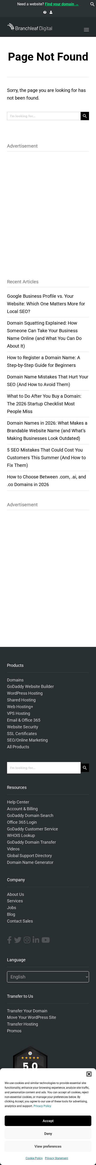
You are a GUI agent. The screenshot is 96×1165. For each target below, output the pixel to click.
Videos (13, 849)
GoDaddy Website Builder (30, 686)
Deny (48, 1134)
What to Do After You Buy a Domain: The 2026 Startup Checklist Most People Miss (44, 403)
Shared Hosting (21, 700)
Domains (15, 680)
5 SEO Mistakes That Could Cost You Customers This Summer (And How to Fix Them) (46, 457)
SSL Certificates (22, 733)
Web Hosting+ (20, 706)
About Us (15, 894)
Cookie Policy (34, 1158)
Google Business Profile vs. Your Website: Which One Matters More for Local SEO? (46, 303)
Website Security (22, 727)
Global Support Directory (29, 855)
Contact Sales (20, 921)
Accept (48, 1121)
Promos (14, 1031)
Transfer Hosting (22, 1024)
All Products (18, 747)
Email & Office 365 (23, 720)
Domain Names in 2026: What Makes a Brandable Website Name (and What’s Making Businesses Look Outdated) (47, 430)
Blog (11, 914)
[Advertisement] (48, 212)
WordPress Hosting (25, 693)
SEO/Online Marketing (27, 740)
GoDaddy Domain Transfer (31, 842)
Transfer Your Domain (27, 1011)
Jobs (11, 907)
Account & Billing (22, 809)
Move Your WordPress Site (31, 1017)
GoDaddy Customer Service (32, 829)
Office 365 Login (22, 822)
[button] (89, 1074)
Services (15, 901)
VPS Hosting (18, 713)
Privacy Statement (56, 1158)
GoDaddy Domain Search (30, 815)
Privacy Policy (42, 1106)
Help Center (18, 802)
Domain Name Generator (30, 862)
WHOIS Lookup (21, 835)
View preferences (48, 1146)
